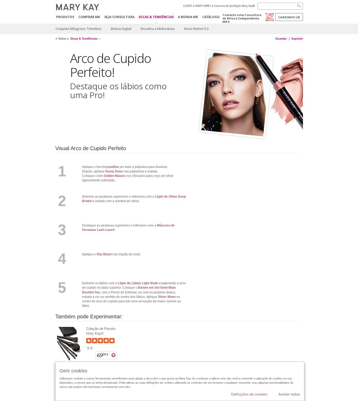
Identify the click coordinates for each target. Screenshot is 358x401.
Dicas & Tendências (156, 17)
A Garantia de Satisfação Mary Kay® (233, 6)
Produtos (65, 17)
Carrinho (289, 17)
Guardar (281, 38)
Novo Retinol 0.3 (196, 29)
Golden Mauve (114, 176)
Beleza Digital (121, 29)
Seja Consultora (119, 17)
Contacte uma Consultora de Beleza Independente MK (242, 18)
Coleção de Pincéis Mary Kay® (101, 331)
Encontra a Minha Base (158, 29)
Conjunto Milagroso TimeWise (78, 29)
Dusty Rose (114, 171)
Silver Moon (167, 297)
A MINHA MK (188, 17)
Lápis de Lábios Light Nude (137, 283)
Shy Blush (104, 254)
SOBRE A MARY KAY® (196, 6)
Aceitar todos (289, 394)
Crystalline (110, 167)
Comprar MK (89, 17)
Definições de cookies (249, 394)
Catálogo (211, 17)
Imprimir (297, 38)
